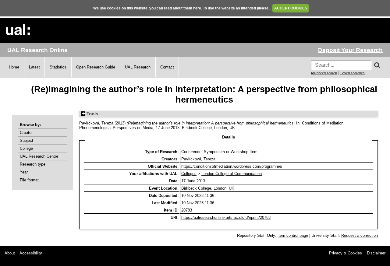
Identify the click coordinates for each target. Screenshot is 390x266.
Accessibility (31, 253)
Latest (34, 67)
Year (24, 172)
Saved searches (352, 73)
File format (29, 180)
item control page (293, 235)
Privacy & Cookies (345, 253)
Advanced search (324, 73)
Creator (26, 132)
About (10, 253)
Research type (32, 164)
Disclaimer (376, 253)
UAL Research (138, 67)
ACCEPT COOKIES (290, 8)
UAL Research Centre (39, 156)
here (197, 8)
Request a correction (359, 235)
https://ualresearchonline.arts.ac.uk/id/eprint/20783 (226, 217)
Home (14, 67)
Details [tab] (228, 137)
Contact (167, 67)
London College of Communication (231, 173)
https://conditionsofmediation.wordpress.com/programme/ (231, 166)
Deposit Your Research (350, 50)
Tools (91, 113)
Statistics (58, 67)
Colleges (189, 173)
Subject (26, 140)
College (26, 148)
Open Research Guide (95, 67)
